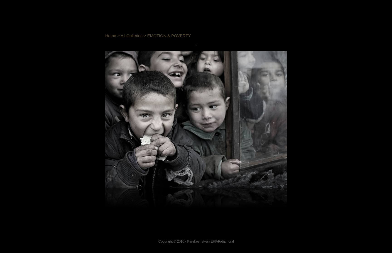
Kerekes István (198, 241)
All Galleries (131, 36)
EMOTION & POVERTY (169, 36)
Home (110, 36)
